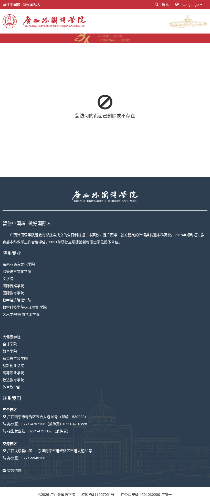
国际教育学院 (13, 292)
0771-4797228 (75, 423)
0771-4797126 (40, 430)
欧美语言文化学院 (17, 271)
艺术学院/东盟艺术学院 (21, 314)
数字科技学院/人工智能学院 (25, 307)
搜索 (165, 4)
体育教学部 (11, 386)
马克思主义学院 (15, 358)
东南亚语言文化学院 (19, 264)
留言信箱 (14, 470)
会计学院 (10, 343)
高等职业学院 (13, 372)
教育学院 (10, 351)
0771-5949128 (33, 457)
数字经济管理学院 (17, 299)
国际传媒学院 (13, 285)
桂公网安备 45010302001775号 (146, 494)
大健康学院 (11, 336)
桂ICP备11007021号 (97, 494)
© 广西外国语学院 (56, 494)
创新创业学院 (13, 365)
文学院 (8, 278)
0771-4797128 (33, 423)
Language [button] (190, 4)
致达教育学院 (13, 379)
